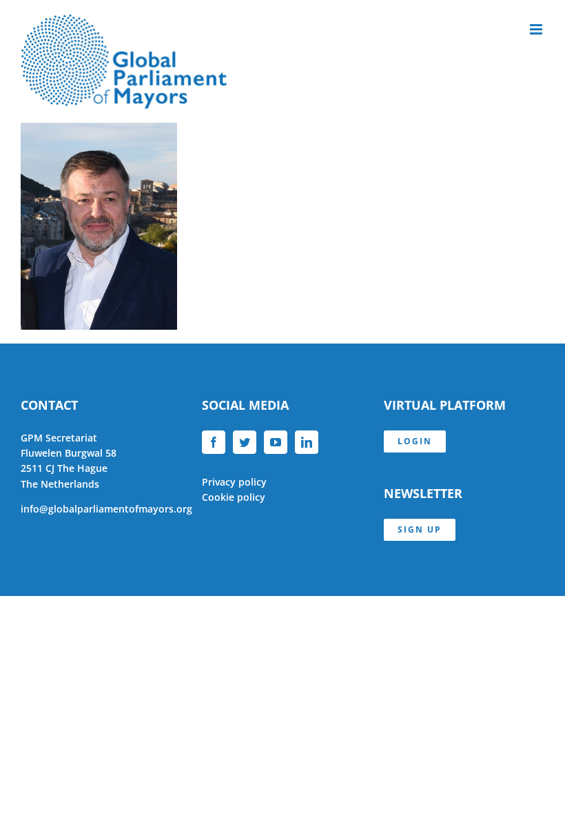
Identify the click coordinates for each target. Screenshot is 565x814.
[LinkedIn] (306, 442)
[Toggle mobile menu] (537, 29)
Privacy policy (234, 481)
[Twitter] (244, 442)
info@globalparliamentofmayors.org (106, 508)
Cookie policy (233, 497)
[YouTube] (275, 442)
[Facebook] (213, 442)
